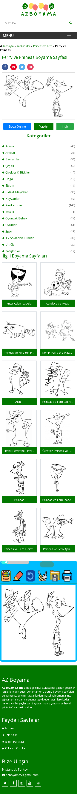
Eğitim (9, 185)
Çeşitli (9, 166)
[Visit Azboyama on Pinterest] (38, 783)
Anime (9, 146)
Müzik (9, 212)
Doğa (9, 179)
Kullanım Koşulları (15, 748)
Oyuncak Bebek (16, 218)
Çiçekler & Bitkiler (17, 172)
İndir (65, 126)
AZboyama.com (12, 687)
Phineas (19, 499)
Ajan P (19, 401)
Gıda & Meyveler (16, 192)
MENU (8, 35)
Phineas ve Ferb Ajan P (58, 549)
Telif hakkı (11, 735)
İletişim (9, 728)
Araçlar (10, 153)
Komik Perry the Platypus (57, 352)
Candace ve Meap (57, 303)
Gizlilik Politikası (14, 741)
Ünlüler (10, 244)
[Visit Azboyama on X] (5, 783)
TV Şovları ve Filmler (19, 238)
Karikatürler (23, 46)
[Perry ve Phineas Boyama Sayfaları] (38, 95)
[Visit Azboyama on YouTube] (30, 783)
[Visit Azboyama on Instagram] (21, 783)
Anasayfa (8, 46)
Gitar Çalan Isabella (19, 303)
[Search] (70, 22)
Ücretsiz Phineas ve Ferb (57, 450)
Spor (8, 231)
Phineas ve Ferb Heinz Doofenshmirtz (19, 549)
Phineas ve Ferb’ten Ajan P (57, 401)
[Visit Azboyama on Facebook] (13, 783)
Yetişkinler (12, 251)
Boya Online (17, 126)
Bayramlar (12, 159)
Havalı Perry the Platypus (19, 450)
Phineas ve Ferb (42, 46)
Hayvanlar (12, 199)
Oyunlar (11, 225)
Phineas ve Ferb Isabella (57, 499)
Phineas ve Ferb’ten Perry (19, 352)
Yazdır (43, 126)
